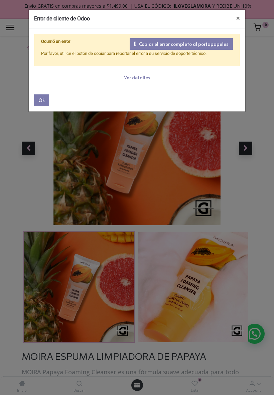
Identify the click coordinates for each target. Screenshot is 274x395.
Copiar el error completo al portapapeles (184, 44)
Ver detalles (137, 77)
